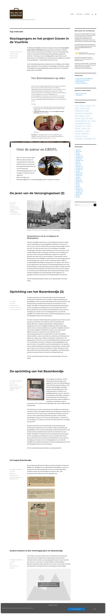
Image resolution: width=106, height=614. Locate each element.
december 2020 (79, 169)
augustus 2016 (79, 194)
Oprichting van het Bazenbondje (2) (37, 291)
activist (76, 105)
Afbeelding (12, 473)
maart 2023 (78, 163)
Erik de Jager (13, 202)
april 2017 (78, 186)
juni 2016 (78, 197)
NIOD (84, 126)
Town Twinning (78, 136)
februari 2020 (79, 172)
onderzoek (12, 57)
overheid (12, 390)
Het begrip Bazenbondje (20, 460)
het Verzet (87, 115)
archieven (82, 105)
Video (11, 563)
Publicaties (78, 95)
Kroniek (17, 209)
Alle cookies (76, 609)
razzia (88, 128)
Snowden (87, 131)
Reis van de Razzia (80, 81)
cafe (94, 105)
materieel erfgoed (79, 123)
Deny (95, 609)
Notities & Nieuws (14, 55)
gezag (76, 115)
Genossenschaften (87, 113)
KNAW (91, 118)
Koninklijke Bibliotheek (80, 121)
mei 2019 (78, 177)
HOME (72, 14)
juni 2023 (78, 162)
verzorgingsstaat (14, 212)
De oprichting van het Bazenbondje (37, 371)
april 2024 (78, 154)
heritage (82, 115)
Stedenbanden (85, 133)
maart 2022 (78, 165)
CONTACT (87, 14)
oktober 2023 (79, 159)
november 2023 (79, 157)
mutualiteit (87, 123)
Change (77, 108)
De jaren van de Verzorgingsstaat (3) (37, 193)
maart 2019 (78, 178)
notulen (11, 388)
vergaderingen (78, 138)
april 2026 (78, 150)
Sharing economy (79, 131)
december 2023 (79, 156)
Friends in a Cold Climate (81, 83)
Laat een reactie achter (15, 214)
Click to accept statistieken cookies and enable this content (48, 584)
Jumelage (77, 118)
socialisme (12, 478)
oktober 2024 (79, 151)
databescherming (79, 110)
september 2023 (79, 160)
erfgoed (87, 110)
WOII (16, 57)
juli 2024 (78, 153)
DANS (88, 108)
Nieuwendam (19, 387)
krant (89, 121)
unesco (85, 136)
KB (87, 118)
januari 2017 (78, 188)
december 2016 (79, 189)
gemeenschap (78, 113)
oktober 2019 (79, 175)
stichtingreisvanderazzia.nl (16, 51)
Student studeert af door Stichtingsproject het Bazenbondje (36, 551)
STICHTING (79, 14)
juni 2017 (78, 184)
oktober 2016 (79, 192)
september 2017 (79, 181)
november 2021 (79, 168)
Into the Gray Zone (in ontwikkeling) (84, 78)
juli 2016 (78, 195)
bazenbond (12, 209)
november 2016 (79, 191)
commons (82, 108)
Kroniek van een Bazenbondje (82, 80)
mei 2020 (78, 171)
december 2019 (79, 174)
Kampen (83, 118)
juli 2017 (78, 183)
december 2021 (79, 166)
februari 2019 (79, 180)
